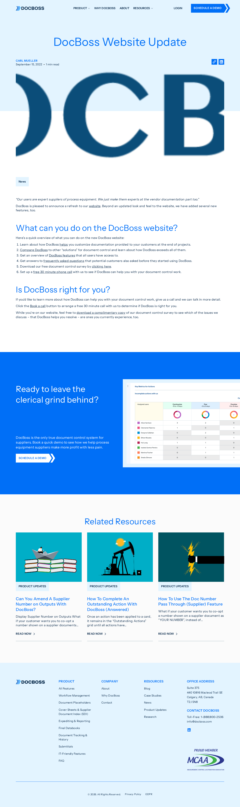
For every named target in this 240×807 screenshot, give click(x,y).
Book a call (38, 306)
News (147, 702)
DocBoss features (62, 255)
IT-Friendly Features (72, 753)
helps (64, 244)
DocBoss (30, 8)
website (94, 206)
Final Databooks (69, 728)
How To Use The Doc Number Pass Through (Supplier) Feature (190, 601)
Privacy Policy (133, 794)
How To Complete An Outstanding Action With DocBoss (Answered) (112, 604)
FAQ (61, 760)
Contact (106, 702)
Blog (147, 688)
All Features (66, 688)
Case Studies (152, 695)
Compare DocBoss (34, 250)
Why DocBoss (105, 8)
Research (150, 716)
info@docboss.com (199, 721)
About (124, 8)
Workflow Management (74, 695)
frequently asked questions (63, 261)
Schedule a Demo (207, 8)
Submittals (66, 746)
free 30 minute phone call (52, 272)
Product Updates (155, 709)
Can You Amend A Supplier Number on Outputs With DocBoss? (43, 604)
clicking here (101, 266)
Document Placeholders (75, 702)
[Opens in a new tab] (221, 62)
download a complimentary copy (101, 312)
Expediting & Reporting (74, 721)
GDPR (148, 794)
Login (178, 8)
